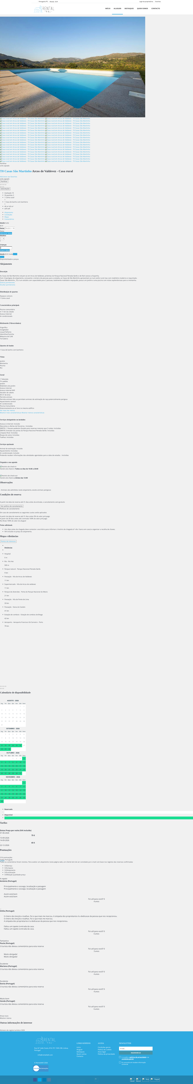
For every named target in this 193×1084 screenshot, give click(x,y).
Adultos (3, 235)
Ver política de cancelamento (12, 506)
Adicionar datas (6, 233)
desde (2, 223)
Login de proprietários (146, 1)
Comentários (9, 219)
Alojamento (8, 212)
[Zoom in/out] (5, 184)
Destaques (129, 8)
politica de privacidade (138, 1057)
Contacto (155, 8)
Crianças (3, 245)
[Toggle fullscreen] (3, 184)
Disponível (8, 815)
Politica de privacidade (106, 1054)
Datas (2, 228)
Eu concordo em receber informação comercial (134, 1063)
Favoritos (158, 1)
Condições (8, 215)
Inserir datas (5, 250)
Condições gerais (104, 1047)
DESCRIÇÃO (5, 189)
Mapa (6, 217)
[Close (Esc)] (1, 184)
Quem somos (142, 8)
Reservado (8, 809)
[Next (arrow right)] (3, 186)
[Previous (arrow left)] (1, 186)
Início (107, 8)
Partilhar (4, 181)
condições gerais (128, 1059)
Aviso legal (102, 1052)
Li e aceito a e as (135, 1058)
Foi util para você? (96, 899)
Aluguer (117, 8)
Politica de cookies (104, 1049)
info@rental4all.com (45, 1055)
